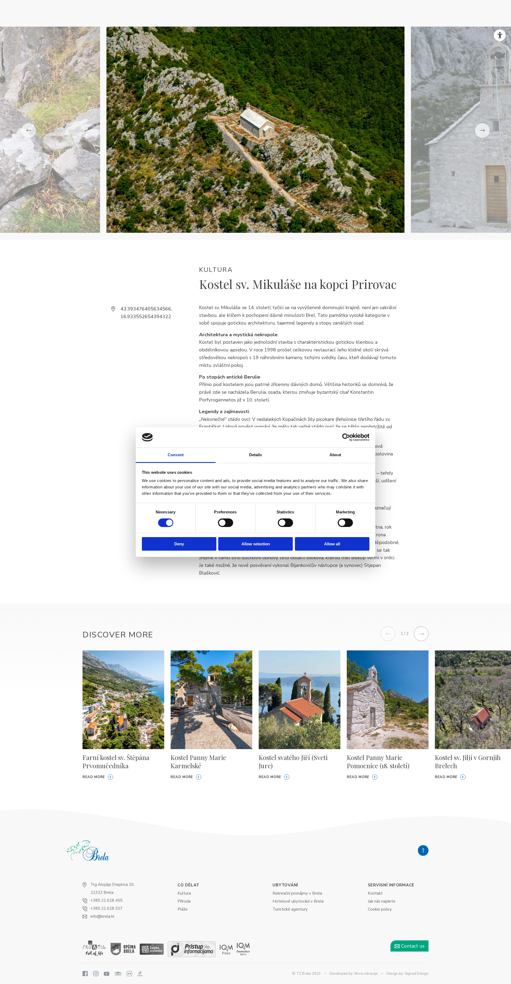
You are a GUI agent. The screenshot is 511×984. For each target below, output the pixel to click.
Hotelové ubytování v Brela (298, 901)
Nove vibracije (366, 973)
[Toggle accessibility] (500, 35)
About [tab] (335, 454)
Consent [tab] (176, 454)
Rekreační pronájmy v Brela (297, 893)
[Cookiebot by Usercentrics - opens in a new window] (346, 437)
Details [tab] (255, 454)
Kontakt (375, 893)
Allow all (332, 544)
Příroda (184, 901)
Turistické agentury (290, 909)
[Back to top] (423, 850)
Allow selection (255, 544)
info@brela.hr (102, 916)
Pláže (183, 909)
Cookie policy (380, 909)
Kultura (184, 893)
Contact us (412, 946)
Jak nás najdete (381, 901)
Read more (94, 777)
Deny (179, 544)
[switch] (225, 522)
